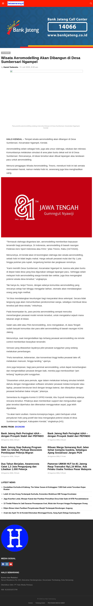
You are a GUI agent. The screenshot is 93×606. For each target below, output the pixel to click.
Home (30, 603)
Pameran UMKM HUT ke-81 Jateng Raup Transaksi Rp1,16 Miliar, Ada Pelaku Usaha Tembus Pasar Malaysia (69, 466)
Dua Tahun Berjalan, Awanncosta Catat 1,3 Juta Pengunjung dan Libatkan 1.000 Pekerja (20, 466)
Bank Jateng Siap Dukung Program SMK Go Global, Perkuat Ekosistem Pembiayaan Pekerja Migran (21, 450)
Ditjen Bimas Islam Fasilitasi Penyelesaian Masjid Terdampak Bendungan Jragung (38, 508)
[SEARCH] (91, 3)
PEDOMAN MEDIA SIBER (56, 603)
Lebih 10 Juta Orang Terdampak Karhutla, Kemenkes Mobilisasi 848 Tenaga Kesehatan (40, 494)
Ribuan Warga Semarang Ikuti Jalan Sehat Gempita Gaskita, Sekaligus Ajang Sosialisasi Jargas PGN (68, 450)
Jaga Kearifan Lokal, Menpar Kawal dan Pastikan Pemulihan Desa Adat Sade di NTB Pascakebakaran (46, 499)
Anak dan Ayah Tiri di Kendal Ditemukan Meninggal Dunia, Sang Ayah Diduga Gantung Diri (42, 513)
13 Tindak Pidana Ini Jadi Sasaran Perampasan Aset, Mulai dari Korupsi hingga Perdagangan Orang (46, 503)
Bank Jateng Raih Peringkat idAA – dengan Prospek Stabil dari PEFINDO (22, 434)
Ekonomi (20, 427)
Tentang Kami (40, 603)
